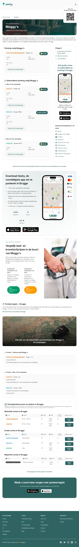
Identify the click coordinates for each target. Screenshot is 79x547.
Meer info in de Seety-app (16, 69)
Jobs (42, 522)
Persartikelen (44, 525)
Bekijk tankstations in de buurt (30, 289)
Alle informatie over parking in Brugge (14, 311)
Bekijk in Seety (69, 420)
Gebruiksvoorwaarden (66, 519)
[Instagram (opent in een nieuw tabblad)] (68, 542)
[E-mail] (76, 542)
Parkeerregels (6, 17)
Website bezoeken (63, 56)
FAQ (23, 522)
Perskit (43, 528)
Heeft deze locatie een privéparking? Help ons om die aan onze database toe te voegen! (39, 166)
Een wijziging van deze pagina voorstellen (39, 471)
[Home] (7, 4)
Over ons (43, 519)
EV (3, 528)
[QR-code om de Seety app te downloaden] (70, 17)
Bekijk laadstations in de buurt (13, 289)
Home (4, 519)
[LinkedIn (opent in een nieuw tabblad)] (72, 542)
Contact (43, 531)
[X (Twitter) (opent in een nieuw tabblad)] (64, 542)
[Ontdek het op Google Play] (65, 113)
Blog (23, 531)
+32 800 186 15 (62, 58)
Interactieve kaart (27, 519)
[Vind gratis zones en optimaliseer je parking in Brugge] (65, 88)
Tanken (4, 525)
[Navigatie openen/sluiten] (75, 4)
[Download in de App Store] (65, 118)
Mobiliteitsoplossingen (28, 528)
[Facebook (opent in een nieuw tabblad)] (61, 542)
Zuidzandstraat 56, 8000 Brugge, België (16, 30)
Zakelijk (4, 534)
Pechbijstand (6, 531)
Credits (62, 522)
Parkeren (5, 522)
